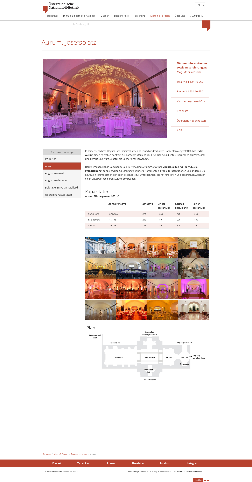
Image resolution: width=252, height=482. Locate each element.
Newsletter (138, 463)
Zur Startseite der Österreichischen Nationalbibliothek (180, 471)
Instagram (192, 463)
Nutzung (153, 471)
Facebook (165, 463)
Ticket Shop (83, 463)
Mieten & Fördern (160, 15)
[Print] (205, 480)
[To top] (208, 480)
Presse (111, 463)
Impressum (132, 471)
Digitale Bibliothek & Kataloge (79, 15)
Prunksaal (51, 159)
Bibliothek (52, 15)
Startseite (47, 454)
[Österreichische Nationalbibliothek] (61, 8)
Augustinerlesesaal (56, 180)
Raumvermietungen (62, 152)
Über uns (180, 15)
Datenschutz (143, 471)
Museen (104, 15)
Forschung (139, 15)
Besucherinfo (121, 15)
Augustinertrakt (54, 173)
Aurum (49, 166)
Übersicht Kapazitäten (58, 194)
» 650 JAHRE (196, 15)
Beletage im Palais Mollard (61, 187)
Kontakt (56, 463)
